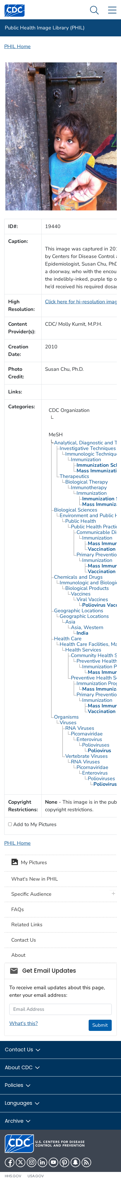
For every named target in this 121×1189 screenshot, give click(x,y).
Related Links (26, 924)
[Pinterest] (64, 1162)
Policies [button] (15, 1085)
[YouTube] (53, 1162)
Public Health (80, 521)
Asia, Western (87, 627)
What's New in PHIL (34, 879)
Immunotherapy (89, 487)
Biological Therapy (86, 482)
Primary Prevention (98, 554)
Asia (70, 621)
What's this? (23, 1023)
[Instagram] (31, 1162)
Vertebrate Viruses (86, 756)
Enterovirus (89, 739)
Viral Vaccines (92, 599)
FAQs (17, 909)
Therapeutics (74, 476)
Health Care (68, 638)
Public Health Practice (96, 526)
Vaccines (81, 593)
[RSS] (86, 1162)
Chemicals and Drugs (78, 577)
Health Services (83, 649)
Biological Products (87, 588)
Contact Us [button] (20, 1049)
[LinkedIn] (42, 1162)
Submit (100, 1025)
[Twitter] (20, 1162)
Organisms (66, 717)
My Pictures (32, 862)
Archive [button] (15, 1120)
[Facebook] (9, 1162)
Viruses (68, 722)
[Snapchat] (75, 1162)
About (18, 955)
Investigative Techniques (88, 448)
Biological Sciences (75, 509)
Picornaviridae (87, 733)
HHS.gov (13, 1176)
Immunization (86, 459)
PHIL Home (17, 46)
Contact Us (23, 940)
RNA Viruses (79, 728)
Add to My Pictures (34, 824)
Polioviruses (95, 745)
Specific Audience (31, 894)
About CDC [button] (19, 1067)
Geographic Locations (78, 610)
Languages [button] (19, 1102)
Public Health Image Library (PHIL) (45, 27)
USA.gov (36, 1176)
